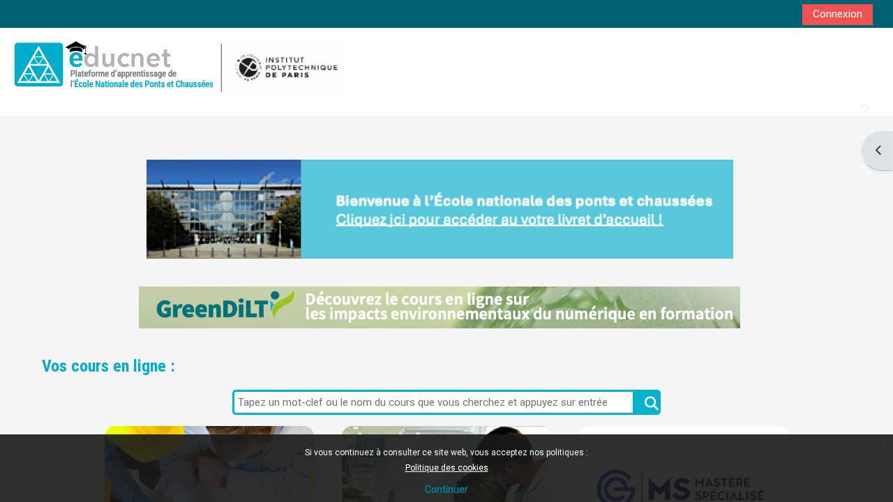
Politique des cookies (446, 468)
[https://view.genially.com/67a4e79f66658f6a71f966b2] (439, 209)
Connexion (837, 14)
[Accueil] (176, 64)
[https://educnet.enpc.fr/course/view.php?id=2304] (439, 307)
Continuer (446, 489)
